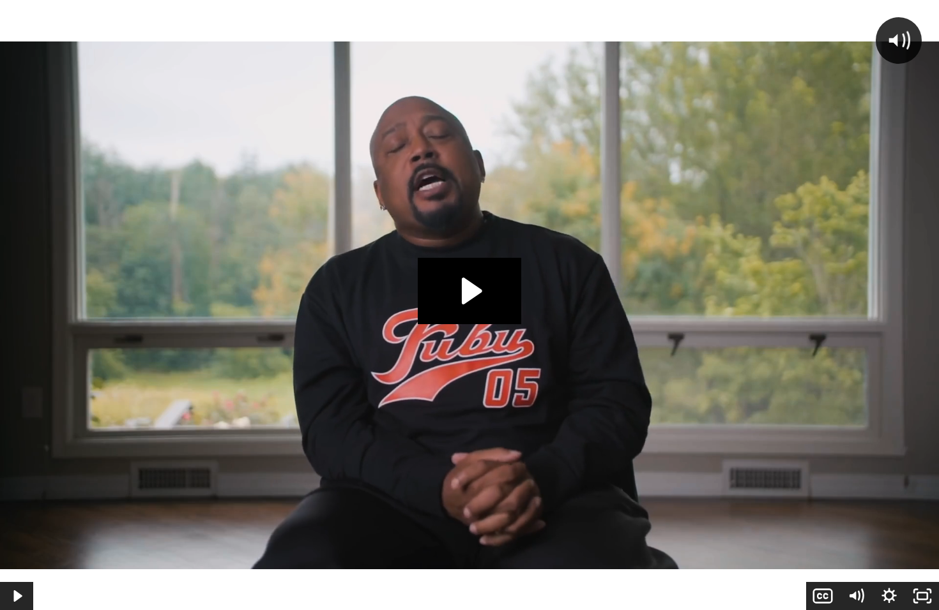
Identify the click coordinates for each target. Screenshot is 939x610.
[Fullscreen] (922, 596)
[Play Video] (16, 596)
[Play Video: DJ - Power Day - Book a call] (470, 291)
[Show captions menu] (822, 596)
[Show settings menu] (889, 596)
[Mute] (856, 596)
